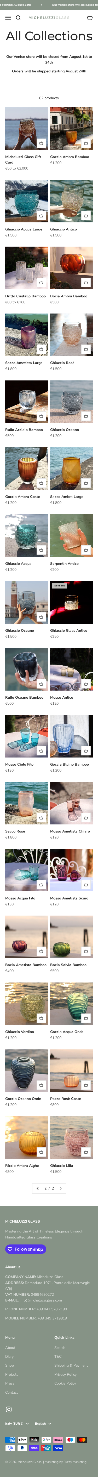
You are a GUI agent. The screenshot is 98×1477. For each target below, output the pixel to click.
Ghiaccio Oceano (64, 429)
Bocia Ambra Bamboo (68, 296)
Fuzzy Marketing (75, 1462)
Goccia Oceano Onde (23, 1098)
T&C (57, 1356)
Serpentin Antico (64, 563)
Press (9, 1383)
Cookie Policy (65, 1383)
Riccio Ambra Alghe (22, 1165)
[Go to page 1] (37, 1188)
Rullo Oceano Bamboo (24, 697)
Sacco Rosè (15, 831)
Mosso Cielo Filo (19, 764)
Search (59, 1347)
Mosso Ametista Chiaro (70, 831)
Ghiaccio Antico (63, 229)
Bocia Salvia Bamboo (68, 964)
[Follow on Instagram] (8, 1409)
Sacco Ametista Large (24, 362)
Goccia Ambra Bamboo (69, 156)
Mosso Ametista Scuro (69, 898)
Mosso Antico (61, 697)
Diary (9, 1356)
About (10, 1347)
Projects (11, 1374)
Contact (11, 1392)
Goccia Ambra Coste (22, 496)
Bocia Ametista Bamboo (26, 964)
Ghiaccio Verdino (19, 1031)
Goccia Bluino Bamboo (69, 764)
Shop (9, 1365)
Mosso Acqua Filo (20, 898)
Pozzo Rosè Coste (65, 1098)
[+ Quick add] (41, 143)
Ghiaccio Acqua (18, 563)
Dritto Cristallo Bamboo (25, 296)
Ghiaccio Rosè (62, 362)
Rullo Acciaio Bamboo (24, 429)
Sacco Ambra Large (66, 496)
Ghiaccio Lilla (61, 1165)
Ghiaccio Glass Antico (68, 630)
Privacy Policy (65, 1374)
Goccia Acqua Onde (67, 1031)
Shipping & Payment (71, 1365)
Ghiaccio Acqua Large (23, 229)
